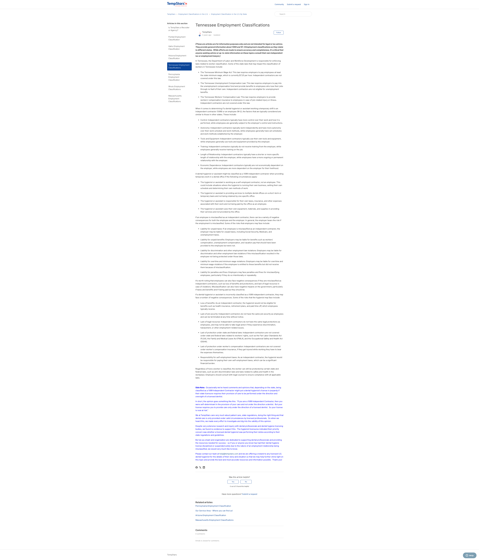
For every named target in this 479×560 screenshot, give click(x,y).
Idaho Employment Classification (176, 47)
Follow (278, 32)
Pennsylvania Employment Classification (174, 77)
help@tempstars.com (229, 454)
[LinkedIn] (204, 467)
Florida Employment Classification (176, 38)
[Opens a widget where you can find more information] (470, 556)
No (246, 482)
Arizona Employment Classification (177, 57)
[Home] (177, 5)
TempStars (171, 14)
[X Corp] (200, 467)
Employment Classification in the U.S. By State (229, 14)
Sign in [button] (306, 4)
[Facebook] (196, 467)
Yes (233, 482)
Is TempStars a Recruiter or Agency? (178, 29)
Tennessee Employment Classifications (178, 66)
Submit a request (294, 4)
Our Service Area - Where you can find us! (214, 510)
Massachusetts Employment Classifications (175, 99)
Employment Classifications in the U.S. (193, 14)
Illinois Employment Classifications (176, 87)
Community (279, 4)
